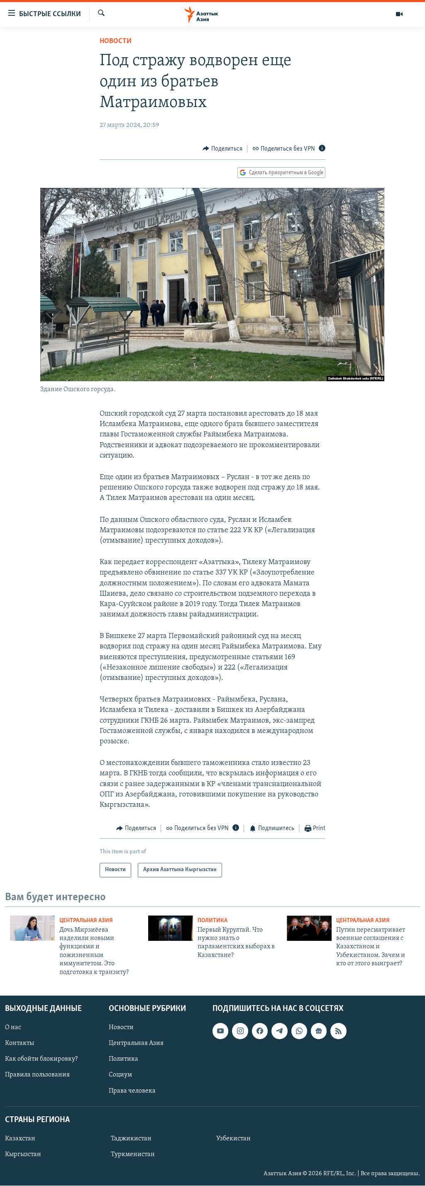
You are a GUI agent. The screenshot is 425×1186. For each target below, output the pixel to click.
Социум (120, 1075)
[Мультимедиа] (399, 14)
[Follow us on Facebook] (260, 1031)
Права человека (132, 1091)
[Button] (222, 149)
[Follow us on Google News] (319, 1031)
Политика (212, 921)
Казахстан (20, 1138)
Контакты (19, 1043)
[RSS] (338, 1031)
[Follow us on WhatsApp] (299, 1031)
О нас (13, 1027)
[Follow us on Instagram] (240, 1031)
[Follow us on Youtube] (220, 1031)
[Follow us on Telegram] (279, 1031)
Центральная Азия (86, 921)
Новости (116, 41)
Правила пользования (37, 1075)
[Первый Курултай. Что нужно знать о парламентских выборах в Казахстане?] (170, 928)
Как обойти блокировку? (41, 1059)
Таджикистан (131, 1138)
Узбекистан (233, 1138)
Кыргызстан (23, 1154)
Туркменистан (133, 1154)
